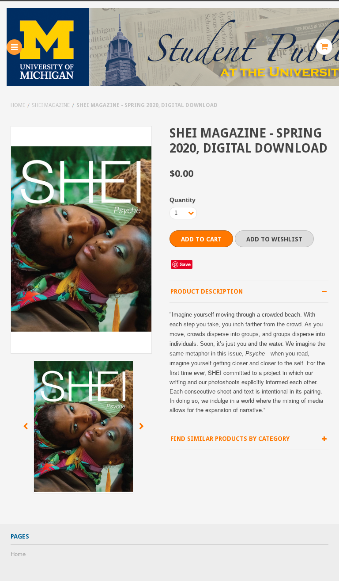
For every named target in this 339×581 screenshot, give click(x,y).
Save (185, 264)
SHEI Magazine (51, 105)
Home (18, 105)
